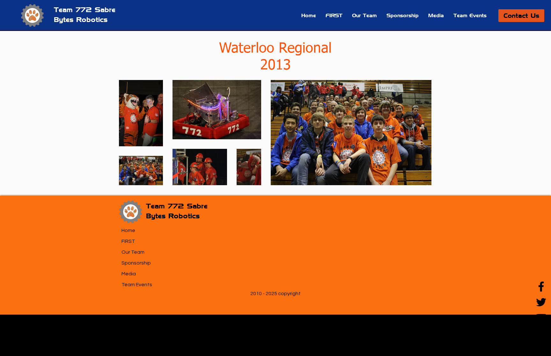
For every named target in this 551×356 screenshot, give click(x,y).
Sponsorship (136, 262)
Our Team (132, 252)
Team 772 (74, 9)
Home (128, 230)
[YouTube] (541, 317)
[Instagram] (541, 333)
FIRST (128, 241)
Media (128, 273)
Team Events (136, 284)
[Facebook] (541, 286)
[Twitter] (541, 302)
